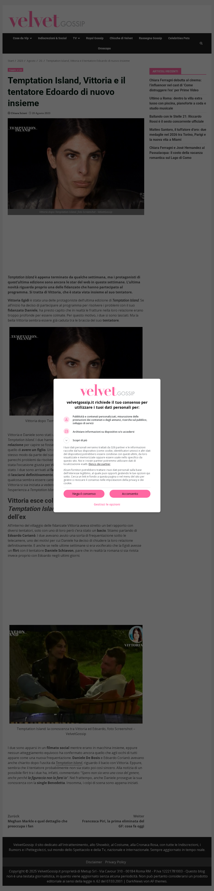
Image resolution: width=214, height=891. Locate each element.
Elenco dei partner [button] (99, 464)
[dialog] (107, 445)
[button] (107, 440)
